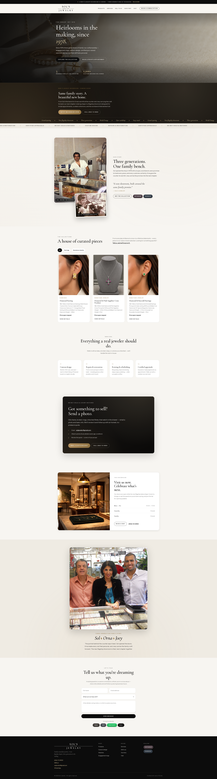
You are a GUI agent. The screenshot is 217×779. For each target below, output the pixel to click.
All (60, 250)
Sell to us (118, 8)
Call (121, 725)
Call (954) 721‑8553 (91, 112)
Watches (101, 752)
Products (101, 8)
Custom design (102, 749)
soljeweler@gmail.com (83, 430)
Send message (108, 716)
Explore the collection (67, 59)
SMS (103, 725)
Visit (135, 8)
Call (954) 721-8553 (100, 445)
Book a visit (120, 523)
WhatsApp (112, 725)
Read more (136, 1)
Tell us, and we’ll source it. (121, 243)
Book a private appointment (93, 59)
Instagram (137, 196)
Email (96, 725)
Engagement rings (103, 755)
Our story (127, 8)
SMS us (56, 763)
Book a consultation (149, 8)
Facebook (148, 196)
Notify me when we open (70, 112)
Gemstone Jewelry (78, 250)
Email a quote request (79, 445)
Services (110, 8)
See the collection (122, 196)
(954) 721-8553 (134, 524)
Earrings (66, 250)
